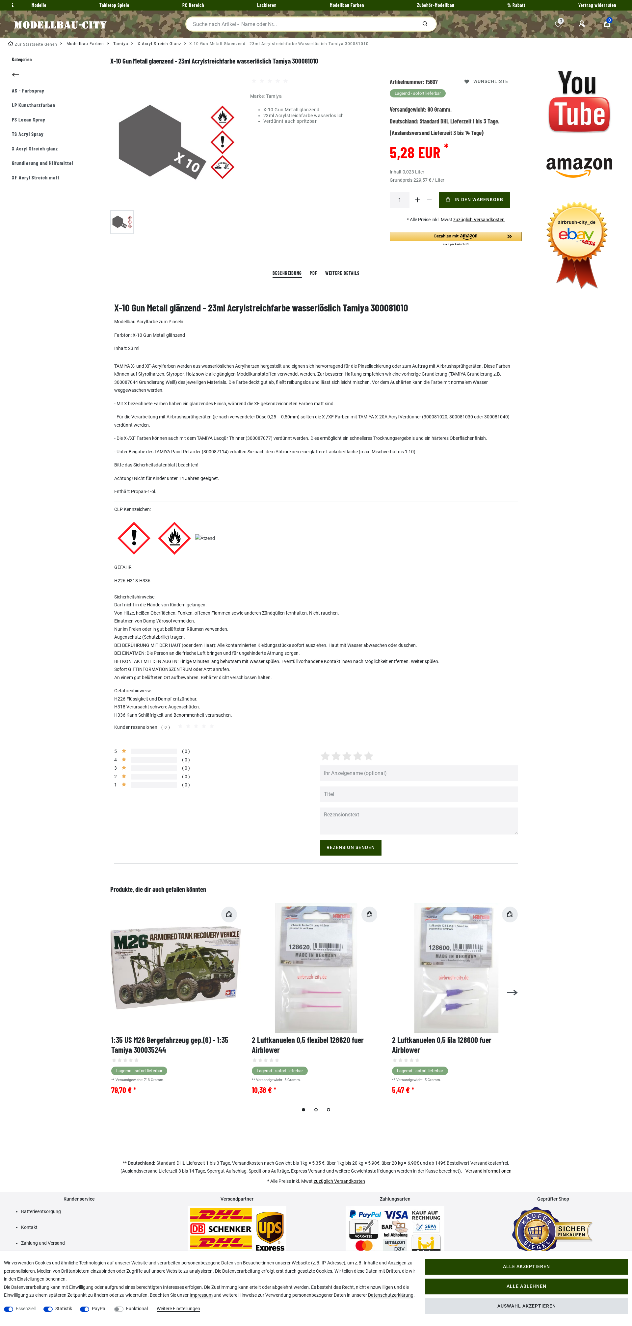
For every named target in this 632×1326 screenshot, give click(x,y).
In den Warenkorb (479, 199)
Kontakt (29, 1227)
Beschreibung (287, 273)
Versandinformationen (488, 1171)
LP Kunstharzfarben (33, 105)
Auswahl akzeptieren (526, 1306)
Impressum (201, 1295)
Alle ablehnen (526, 1286)
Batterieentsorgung (41, 1211)
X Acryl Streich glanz (35, 148)
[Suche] (425, 24)
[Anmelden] (582, 24)
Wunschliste (490, 81)
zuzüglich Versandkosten (479, 219)
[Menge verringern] (429, 200)
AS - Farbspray (28, 90)
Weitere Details (342, 273)
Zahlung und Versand (43, 1243)
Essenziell (26, 1308)
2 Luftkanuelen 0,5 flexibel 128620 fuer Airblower (308, 1044)
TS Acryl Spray (28, 134)
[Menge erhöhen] (417, 200)
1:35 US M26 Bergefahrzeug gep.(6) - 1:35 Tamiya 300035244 (169, 1044)
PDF (313, 273)
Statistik (63, 1308)
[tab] (287, 273)
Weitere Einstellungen (178, 1308)
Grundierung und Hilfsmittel (42, 163)
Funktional (137, 1308)
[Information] (12, 5)
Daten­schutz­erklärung (390, 1295)
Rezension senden (351, 847)
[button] (456, 239)
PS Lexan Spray (28, 119)
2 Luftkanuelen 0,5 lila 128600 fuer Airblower (441, 1044)
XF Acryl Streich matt (36, 177)
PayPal (99, 1308)
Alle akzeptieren (526, 1266)
